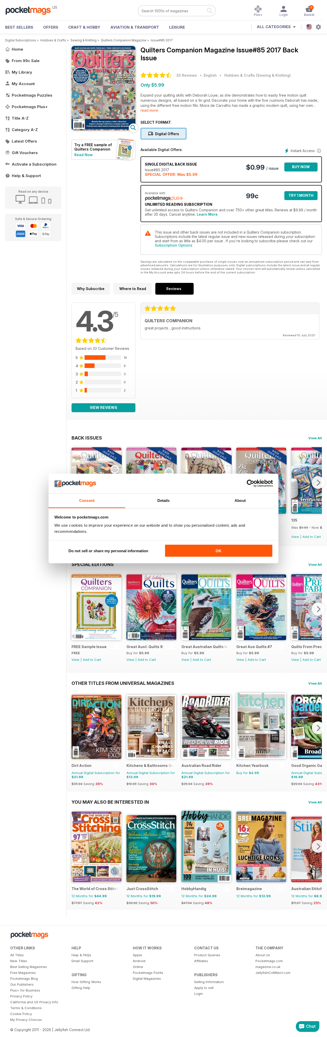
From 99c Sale (26, 60)
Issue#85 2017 (162, 40)
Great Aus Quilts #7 (254, 646)
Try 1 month (300, 195)
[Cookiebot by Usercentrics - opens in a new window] (250, 483)
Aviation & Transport (134, 27)
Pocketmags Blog (24, 978)
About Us (262, 955)
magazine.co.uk (268, 967)
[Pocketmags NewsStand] (30, 10)
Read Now (83, 155)
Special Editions (93, 564)
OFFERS (50, 27)
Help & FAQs (81, 955)
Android (139, 961)
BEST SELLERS (19, 27)
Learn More (207, 214)
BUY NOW (301, 167)
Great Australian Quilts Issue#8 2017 (205, 646)
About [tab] (240, 500)
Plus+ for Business (25, 990)
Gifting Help (81, 988)
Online (138, 967)
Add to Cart (311, 537)
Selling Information (209, 982)
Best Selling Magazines (28, 967)
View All (315, 438)
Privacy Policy (21, 996)
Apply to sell (204, 988)
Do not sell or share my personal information (108, 551)
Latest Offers (24, 141)
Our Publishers (22, 984)
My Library (22, 72)
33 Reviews (186, 75)
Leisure (177, 27)
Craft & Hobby (84, 27)
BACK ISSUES (87, 437)
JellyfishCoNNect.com (272, 973)
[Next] (318, 482)
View (295, 537)
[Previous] (75, 609)
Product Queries (207, 955)
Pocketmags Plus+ (30, 106)
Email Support (82, 961)
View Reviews (103, 407)
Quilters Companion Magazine (123, 40)
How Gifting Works (86, 982)
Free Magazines (23, 973)
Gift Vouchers (25, 152)
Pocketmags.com (269, 961)
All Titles (17, 955)
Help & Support (26, 175)
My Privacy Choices (26, 1020)
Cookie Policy (21, 1014)
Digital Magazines (147, 978)
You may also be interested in (110, 801)
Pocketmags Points (148, 973)
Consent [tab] (87, 500)
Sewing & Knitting (84, 40)
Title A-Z (20, 118)
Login (198, 994)
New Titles (18, 961)
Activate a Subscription (34, 164)
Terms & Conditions (26, 1008)
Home (17, 49)
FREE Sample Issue (89, 646)
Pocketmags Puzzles (32, 95)
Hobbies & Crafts (53, 40)
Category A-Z (25, 129)
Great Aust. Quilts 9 (144, 646)
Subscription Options (173, 245)
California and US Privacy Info (34, 1002)
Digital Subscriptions (20, 40)
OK (218, 551)
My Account (23, 83)
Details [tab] (163, 500)
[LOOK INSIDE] (103, 129)
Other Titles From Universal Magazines (123, 683)
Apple (137, 955)
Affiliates (201, 961)
